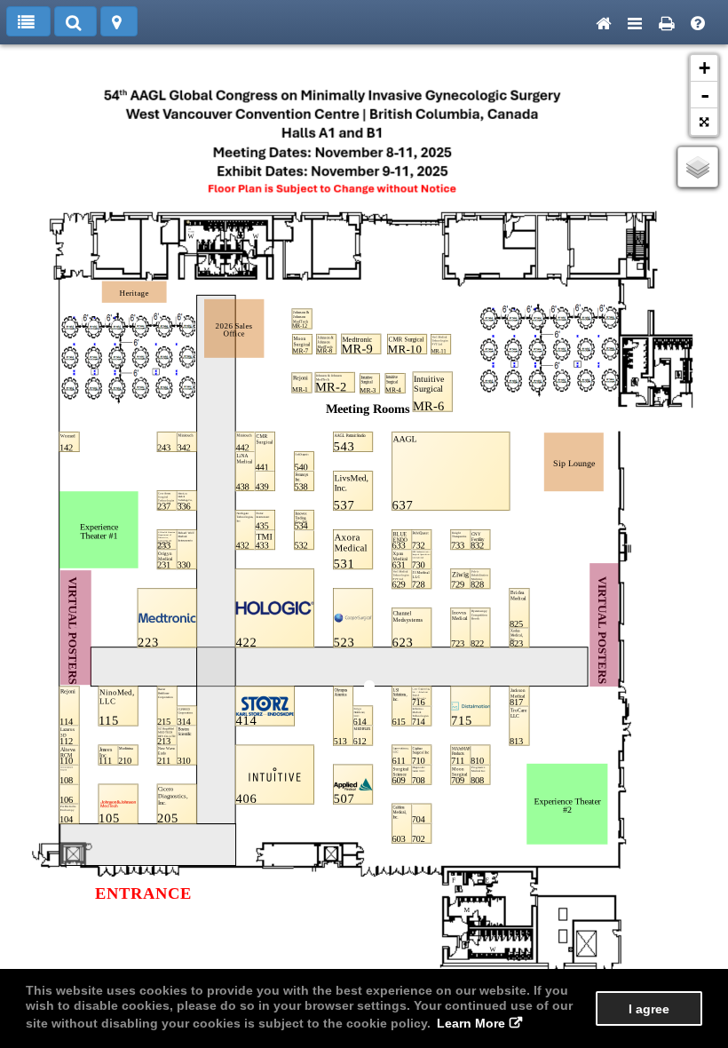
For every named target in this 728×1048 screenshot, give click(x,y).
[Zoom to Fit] (704, 121)
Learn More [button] (471, 1023)
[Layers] (697, 167)
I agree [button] (649, 1009)
